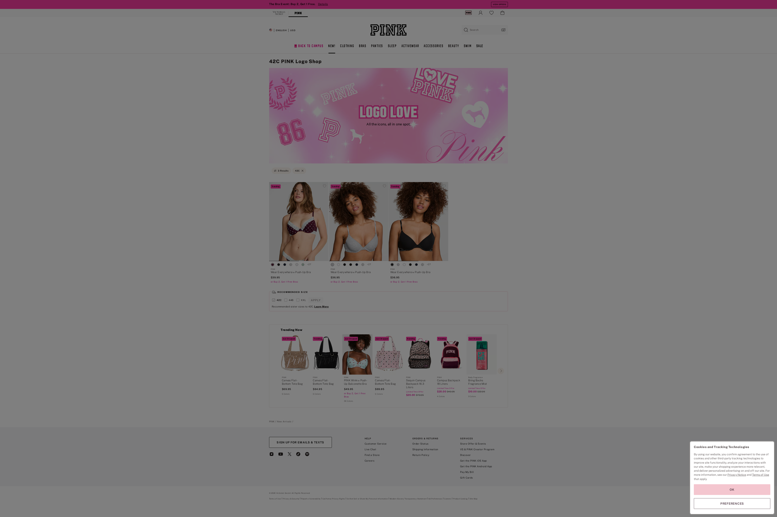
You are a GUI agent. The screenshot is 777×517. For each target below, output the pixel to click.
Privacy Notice (736, 474)
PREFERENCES (732, 503)
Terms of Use (760, 474)
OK (732, 489)
